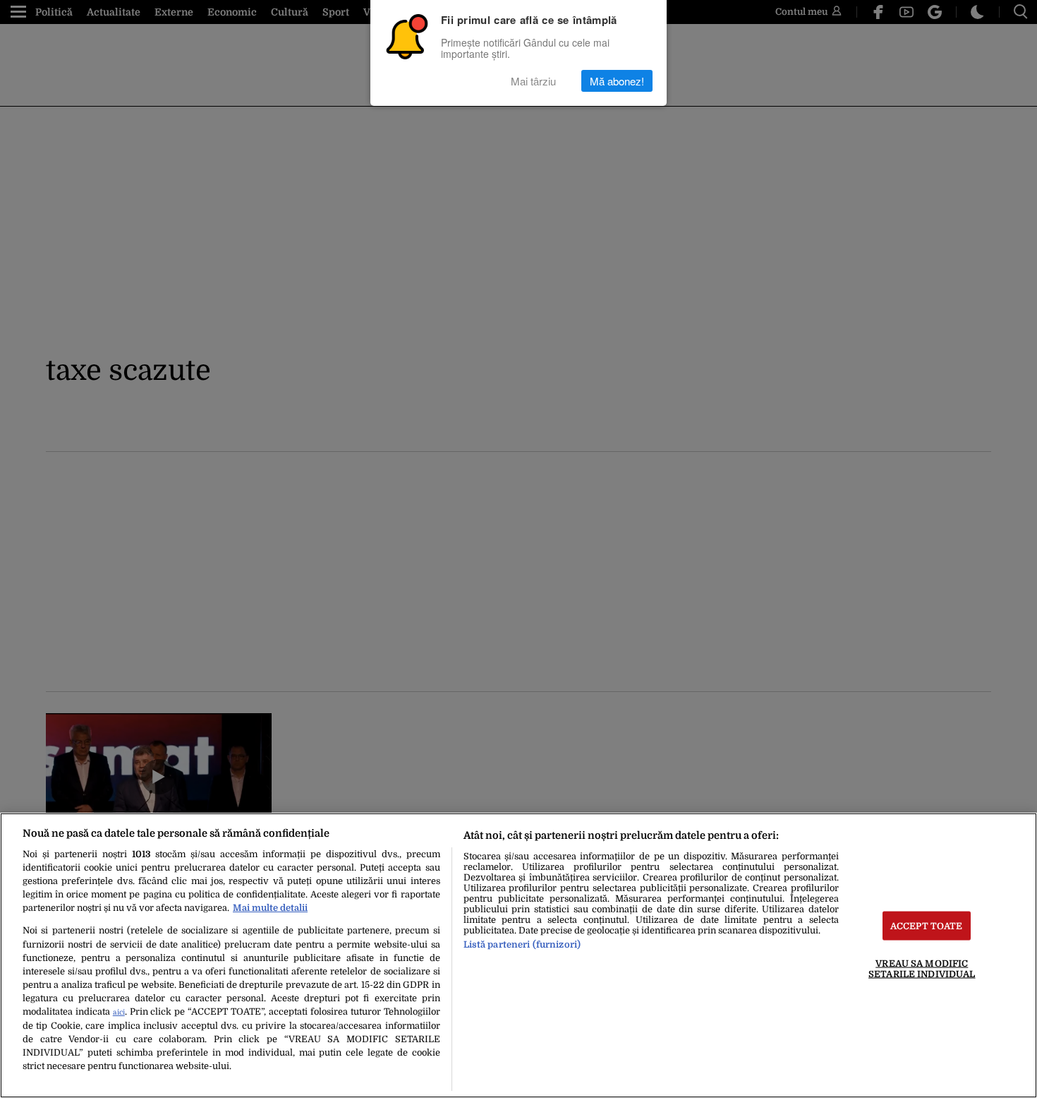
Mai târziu (533, 80)
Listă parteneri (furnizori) (522, 944)
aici (119, 1012)
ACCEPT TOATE (926, 926)
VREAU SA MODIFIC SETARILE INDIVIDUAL (921, 968)
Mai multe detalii (270, 907)
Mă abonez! (617, 80)
